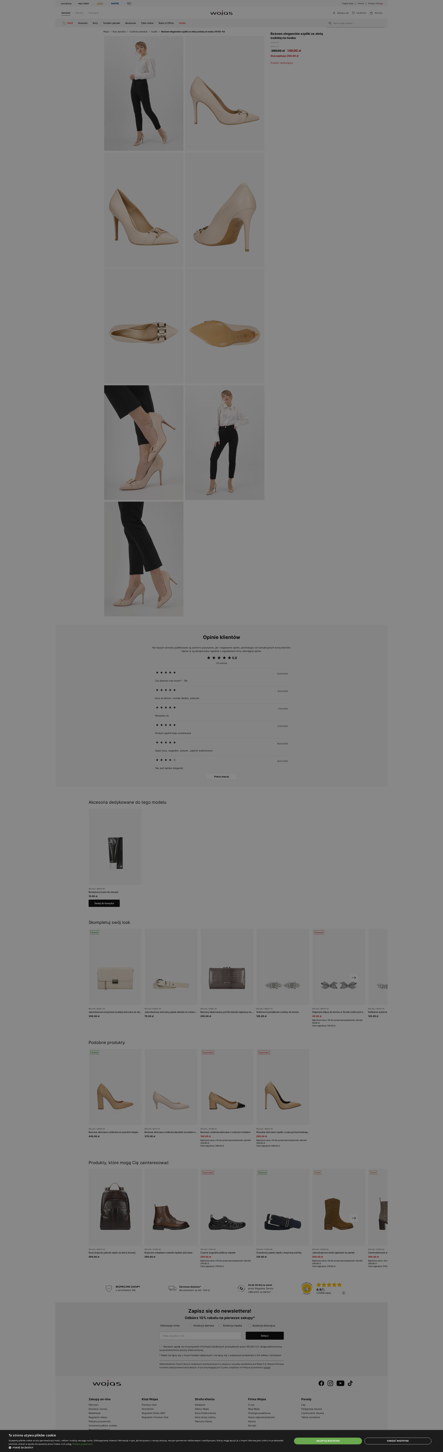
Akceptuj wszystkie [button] (328, 1440)
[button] (146, 1447)
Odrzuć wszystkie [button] (398, 1440)
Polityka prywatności (83, 1443)
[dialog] (221, 726)
